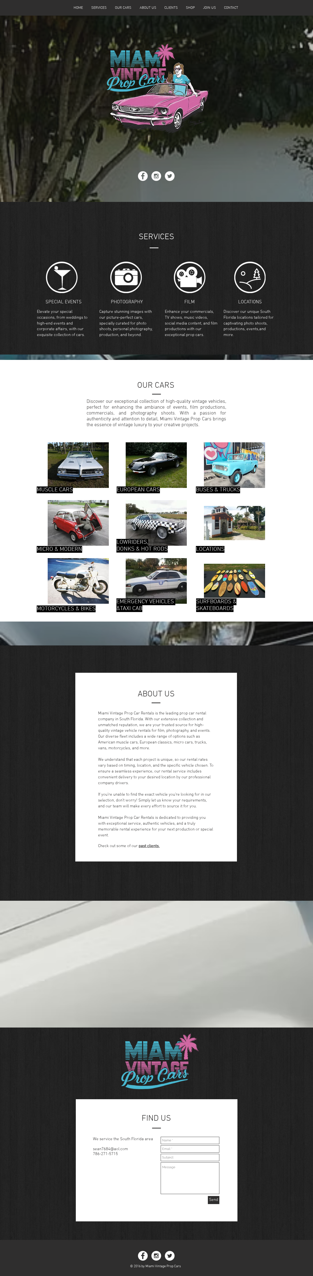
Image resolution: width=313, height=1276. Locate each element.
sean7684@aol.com (110, 1149)
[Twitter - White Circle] (170, 176)
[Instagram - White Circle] (156, 176)
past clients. (149, 846)
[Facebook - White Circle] (143, 176)
